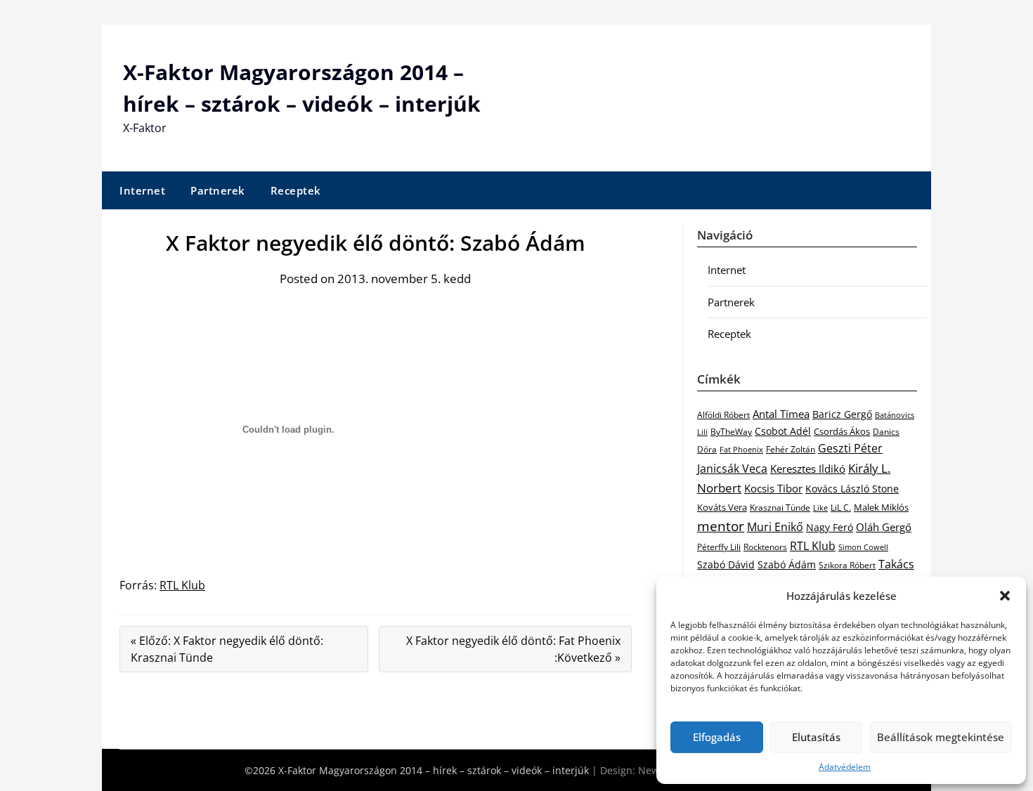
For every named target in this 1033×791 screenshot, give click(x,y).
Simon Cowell (863, 547)
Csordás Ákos (842, 431)
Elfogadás (717, 737)
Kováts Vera (722, 507)
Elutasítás (816, 737)
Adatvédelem (845, 767)
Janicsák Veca (732, 468)
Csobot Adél (783, 431)
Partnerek (217, 190)
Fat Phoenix (741, 449)
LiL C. (841, 507)
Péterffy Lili (719, 547)
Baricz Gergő (842, 414)
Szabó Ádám (787, 564)
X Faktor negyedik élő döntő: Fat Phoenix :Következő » (513, 649)
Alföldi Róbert (723, 414)
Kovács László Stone (852, 489)
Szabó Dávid (726, 564)
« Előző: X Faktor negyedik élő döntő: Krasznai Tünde (227, 649)
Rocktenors (765, 546)
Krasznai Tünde (780, 508)
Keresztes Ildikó (807, 469)
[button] (1005, 596)
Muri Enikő (775, 527)
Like (820, 508)
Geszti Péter (850, 448)
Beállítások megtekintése (940, 737)
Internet (142, 190)
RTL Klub (182, 585)
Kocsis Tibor (773, 488)
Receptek (296, 190)
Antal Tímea (781, 414)
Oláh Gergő (883, 527)
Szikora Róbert (847, 565)
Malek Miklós (881, 507)
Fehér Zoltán (790, 449)
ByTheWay (731, 432)
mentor (720, 525)
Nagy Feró (829, 527)
